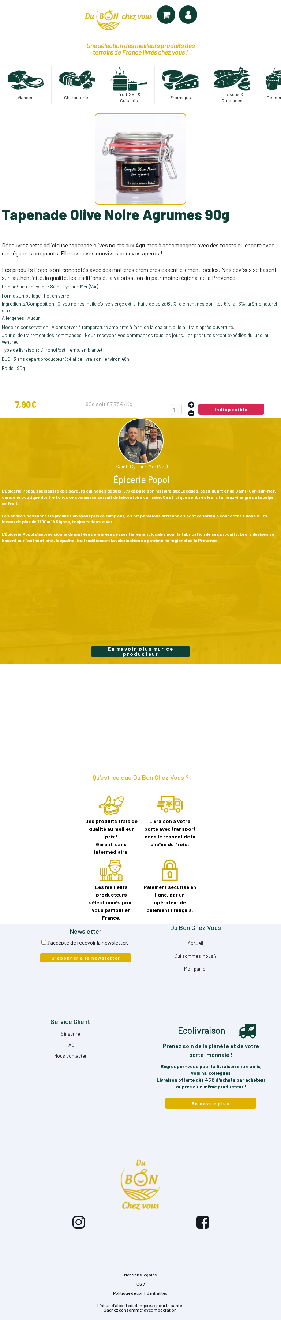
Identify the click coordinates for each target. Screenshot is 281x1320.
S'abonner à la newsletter (86, 957)
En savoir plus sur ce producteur (140, 651)
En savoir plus (211, 1103)
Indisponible (231, 409)
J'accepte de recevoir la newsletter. (87, 942)
